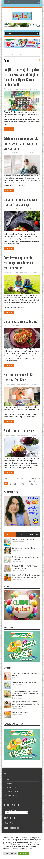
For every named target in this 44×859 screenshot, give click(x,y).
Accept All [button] (23, 853)
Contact (7, 779)
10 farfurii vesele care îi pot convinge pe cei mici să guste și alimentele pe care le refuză (25, 693)
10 (17, 478)
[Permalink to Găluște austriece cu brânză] (22, 347)
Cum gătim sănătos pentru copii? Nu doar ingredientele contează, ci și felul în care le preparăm (25, 704)
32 (15, 484)
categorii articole (10, 810)
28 (30, 481)
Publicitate (8, 783)
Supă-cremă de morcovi (20, 712)
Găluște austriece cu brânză (20, 321)
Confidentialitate (10, 787)
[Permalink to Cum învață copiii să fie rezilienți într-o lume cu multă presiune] (22, 294)
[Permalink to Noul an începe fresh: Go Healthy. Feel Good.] (22, 405)
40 (23, 484)
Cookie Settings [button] (10, 853)
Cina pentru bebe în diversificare (23, 539)
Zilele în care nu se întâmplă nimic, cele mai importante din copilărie (21, 143)
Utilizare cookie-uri (11, 795)
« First (7, 478)
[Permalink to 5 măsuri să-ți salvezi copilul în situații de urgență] (7, 563)
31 (10, 484)
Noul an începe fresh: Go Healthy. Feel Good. (18, 377)
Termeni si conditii (11, 791)
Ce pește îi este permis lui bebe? (24, 548)
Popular (9, 534)
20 (22, 478)
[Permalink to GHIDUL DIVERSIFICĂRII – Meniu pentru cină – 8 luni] (7, 572)
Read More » (9, 129)
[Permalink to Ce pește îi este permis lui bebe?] (7, 554)
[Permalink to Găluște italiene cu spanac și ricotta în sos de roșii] (22, 230)
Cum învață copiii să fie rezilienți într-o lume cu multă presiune (18, 262)
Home (8, 55)
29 (34, 481)
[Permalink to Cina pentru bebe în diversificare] (7, 545)
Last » (11, 487)
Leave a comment (23, 89)
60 (32, 484)
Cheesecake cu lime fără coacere (24, 682)
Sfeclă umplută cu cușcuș (19, 430)
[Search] (38, 2)
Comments (34, 534)
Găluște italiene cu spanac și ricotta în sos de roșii (21, 202)
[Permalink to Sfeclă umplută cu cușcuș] (22, 456)
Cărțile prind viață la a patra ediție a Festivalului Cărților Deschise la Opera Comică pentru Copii (21, 77)
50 (27, 484)
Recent (21, 534)
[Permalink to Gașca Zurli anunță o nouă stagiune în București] (7, 679)
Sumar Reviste (10, 823)
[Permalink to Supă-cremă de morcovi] (7, 718)
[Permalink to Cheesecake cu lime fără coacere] (7, 688)
